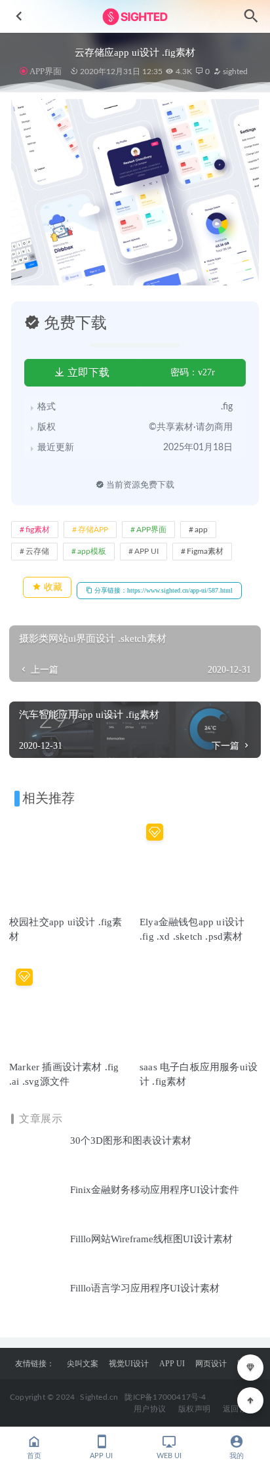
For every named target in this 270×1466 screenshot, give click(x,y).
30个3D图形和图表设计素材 (130, 1140)
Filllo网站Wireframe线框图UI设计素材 (151, 1239)
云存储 (37, 551)
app (201, 530)
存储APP (93, 530)
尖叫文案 (82, 1363)
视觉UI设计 (129, 1363)
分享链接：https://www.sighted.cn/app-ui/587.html (162, 590)
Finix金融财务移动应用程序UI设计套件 (154, 1189)
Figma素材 (205, 551)
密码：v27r (192, 372)
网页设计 (211, 1363)
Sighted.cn (99, 1397)
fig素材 (38, 530)
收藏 (51, 587)
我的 (236, 1455)
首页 (34, 1455)
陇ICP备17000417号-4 (165, 1397)
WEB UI (169, 1455)
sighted (234, 71)
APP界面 (45, 71)
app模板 (91, 551)
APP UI (146, 551)
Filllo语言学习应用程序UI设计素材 (145, 1288)
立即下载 (87, 372)
